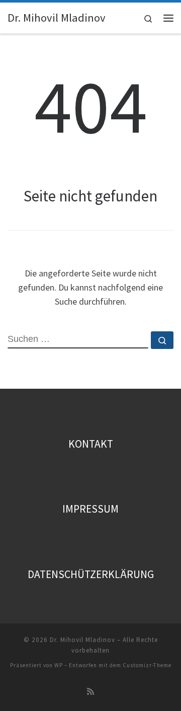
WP (58, 665)
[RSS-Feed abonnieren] (90, 691)
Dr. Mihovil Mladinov (82, 639)
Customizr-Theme (147, 665)
